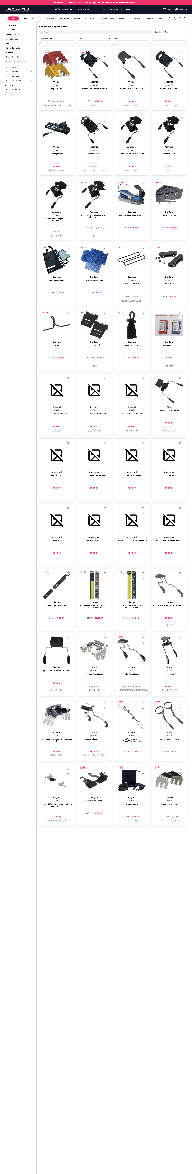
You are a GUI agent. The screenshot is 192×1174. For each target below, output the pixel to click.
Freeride (9, 52)
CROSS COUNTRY (107, 18)
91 (169, 430)
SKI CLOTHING (28, 18)
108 (59, 430)
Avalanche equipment (14, 94)
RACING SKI (64, 18)
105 (171, 625)
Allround (9, 43)
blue (171, 365)
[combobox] (170, 32)
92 (56, 691)
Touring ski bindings (13, 67)
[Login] (174, 18)
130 (138, 105)
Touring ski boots (12, 72)
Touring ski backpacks (14, 89)
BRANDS (150, 18)
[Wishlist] (180, 18)
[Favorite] (68, 53)
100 (96, 105)
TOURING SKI (90, 18)
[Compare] (68, 57)
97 (54, 430)
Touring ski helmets (13, 80)
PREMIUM (122, 18)
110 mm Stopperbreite (141, 691)
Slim (94, 365)
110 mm (60, 756)
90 (92, 105)
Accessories (10, 85)
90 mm (162, 821)
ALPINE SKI (50, 18)
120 (176, 105)
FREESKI (77, 18)
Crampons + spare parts (16, 61)
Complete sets (12, 39)
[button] (71, 105)
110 (171, 105)
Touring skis (10, 30)
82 (52, 691)
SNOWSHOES (136, 18)
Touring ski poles (12, 76)
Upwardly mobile (13, 48)
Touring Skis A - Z (13, 35)
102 (60, 821)
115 (134, 105)
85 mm (124, 300)
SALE (160, 18)
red (167, 365)
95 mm (131, 300)
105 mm (138, 300)
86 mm (53, 756)
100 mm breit (59, 105)
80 (50, 170)
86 (165, 430)
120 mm (176, 821)
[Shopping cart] (185, 18)
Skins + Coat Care (13, 57)
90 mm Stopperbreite (126, 691)
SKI (13, 18)
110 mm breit (69, 105)
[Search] (169, 18)
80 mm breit (49, 105)
